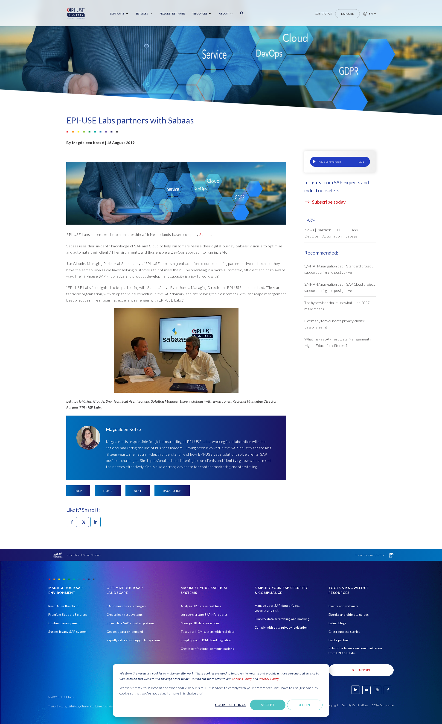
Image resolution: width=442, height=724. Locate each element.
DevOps (311, 236)
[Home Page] (76, 13)
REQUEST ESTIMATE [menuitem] (172, 13)
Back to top (172, 490)
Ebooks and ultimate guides (349, 614)
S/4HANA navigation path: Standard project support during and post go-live (338, 269)
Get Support (361, 670)
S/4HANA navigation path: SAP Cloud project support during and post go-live (339, 287)
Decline (305, 705)
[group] (340, 162)
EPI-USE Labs (346, 230)
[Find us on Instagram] (377, 690)
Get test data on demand (125, 631)
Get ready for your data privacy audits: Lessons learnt (334, 324)
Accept (268, 705)
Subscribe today (328, 202)
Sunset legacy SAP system (67, 631)
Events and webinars (343, 606)
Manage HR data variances (200, 623)
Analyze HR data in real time (201, 606)
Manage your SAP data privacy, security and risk (277, 608)
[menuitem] (119, 13)
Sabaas (205, 234)
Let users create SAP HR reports (204, 614)
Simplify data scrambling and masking (282, 619)
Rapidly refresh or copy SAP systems (133, 640)
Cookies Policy (242, 679)
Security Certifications (355, 705)
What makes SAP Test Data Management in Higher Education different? (338, 342)
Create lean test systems (124, 614)
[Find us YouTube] (366, 690)
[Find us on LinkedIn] (356, 690)
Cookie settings (230, 705)
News (309, 230)
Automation (332, 236)
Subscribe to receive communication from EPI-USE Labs (355, 650)
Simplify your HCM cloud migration (206, 640)
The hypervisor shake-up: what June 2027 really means (336, 305)
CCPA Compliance (383, 705)
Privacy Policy (269, 679)
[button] (368, 13)
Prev (78, 490)
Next (137, 490)
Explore (347, 13)
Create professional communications (207, 649)
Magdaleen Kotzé (88, 142)
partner (324, 230)
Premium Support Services (67, 614)
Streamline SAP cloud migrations (130, 623)
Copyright (332, 705)
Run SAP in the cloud (63, 606)
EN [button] (371, 13)
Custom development (64, 623)
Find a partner (339, 640)
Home (107, 490)
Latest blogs (337, 623)
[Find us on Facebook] (388, 690)
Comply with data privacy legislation (281, 627)
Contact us (323, 13)
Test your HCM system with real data (208, 631)
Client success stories (344, 631)
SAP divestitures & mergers (126, 606)
